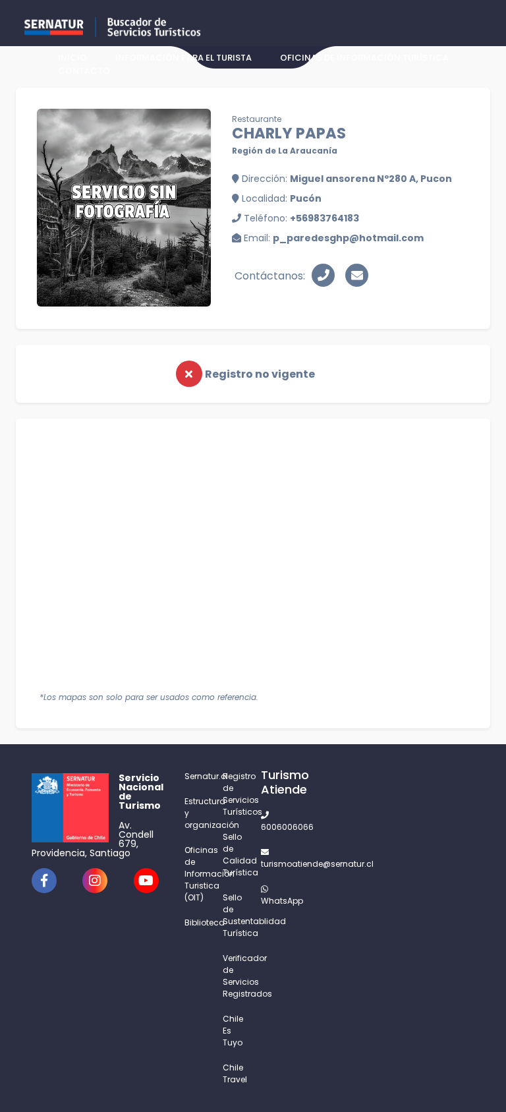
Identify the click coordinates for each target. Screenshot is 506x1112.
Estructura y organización (195, 813)
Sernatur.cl (195, 776)
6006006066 (272, 827)
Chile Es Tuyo (233, 1030)
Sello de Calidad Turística (234, 854)
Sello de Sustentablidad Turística (234, 915)
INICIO (72, 57)
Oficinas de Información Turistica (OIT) (195, 873)
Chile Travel (234, 1073)
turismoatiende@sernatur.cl (272, 863)
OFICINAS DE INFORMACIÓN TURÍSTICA (364, 57)
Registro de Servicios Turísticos (234, 794)
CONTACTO (84, 71)
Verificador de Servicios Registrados (234, 975)
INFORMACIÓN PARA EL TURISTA (183, 57)
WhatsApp (272, 900)
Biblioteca (195, 922)
